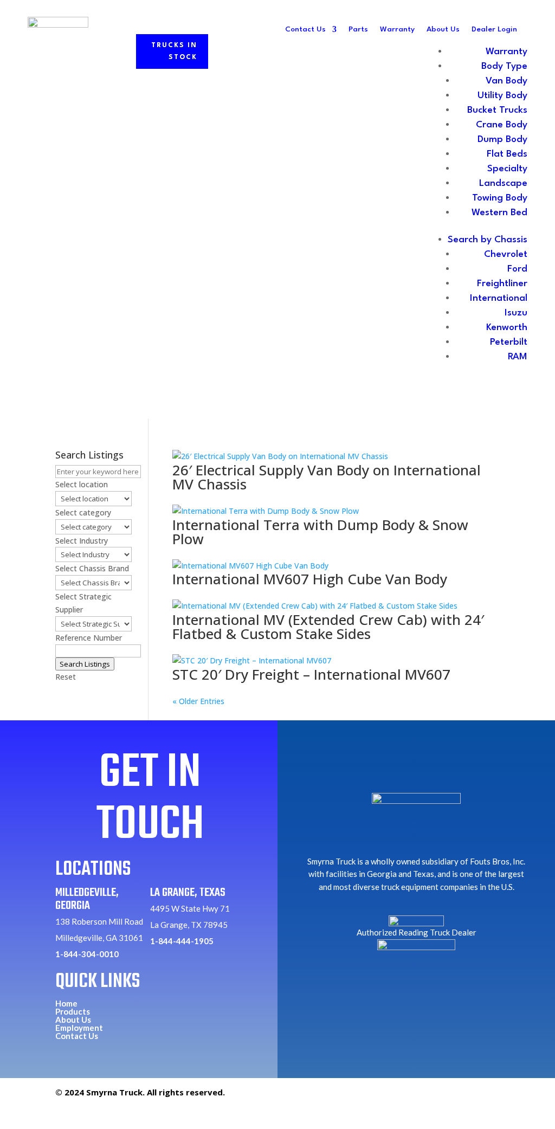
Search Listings (85, 664)
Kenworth (506, 327)
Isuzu (516, 313)
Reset (65, 677)
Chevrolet (505, 254)
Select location (81, 484)
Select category (83, 512)
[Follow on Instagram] (464, 1097)
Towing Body (499, 198)
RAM (517, 357)
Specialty (507, 168)
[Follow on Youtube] (489, 1097)
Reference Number (88, 638)
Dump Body (502, 139)
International (498, 298)
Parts (358, 29)
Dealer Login (494, 29)
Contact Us (305, 29)
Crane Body (501, 125)
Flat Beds (507, 154)
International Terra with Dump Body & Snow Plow (320, 532)
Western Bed (499, 212)
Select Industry (81, 541)
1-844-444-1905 (182, 941)
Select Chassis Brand (92, 568)
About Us (443, 29)
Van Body (506, 81)
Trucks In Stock (174, 51)
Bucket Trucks (497, 110)
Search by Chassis (487, 239)
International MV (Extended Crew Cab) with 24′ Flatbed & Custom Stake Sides (328, 626)
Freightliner (502, 283)
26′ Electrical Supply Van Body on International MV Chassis (326, 477)
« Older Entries (198, 701)
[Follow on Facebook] (439, 1097)
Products (72, 1011)
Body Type (504, 66)
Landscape (503, 183)
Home (66, 1003)
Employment (79, 1028)
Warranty (397, 29)
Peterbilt (508, 342)
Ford (517, 269)
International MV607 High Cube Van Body (309, 579)
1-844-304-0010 (87, 954)
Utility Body (502, 95)
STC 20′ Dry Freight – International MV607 (311, 674)
